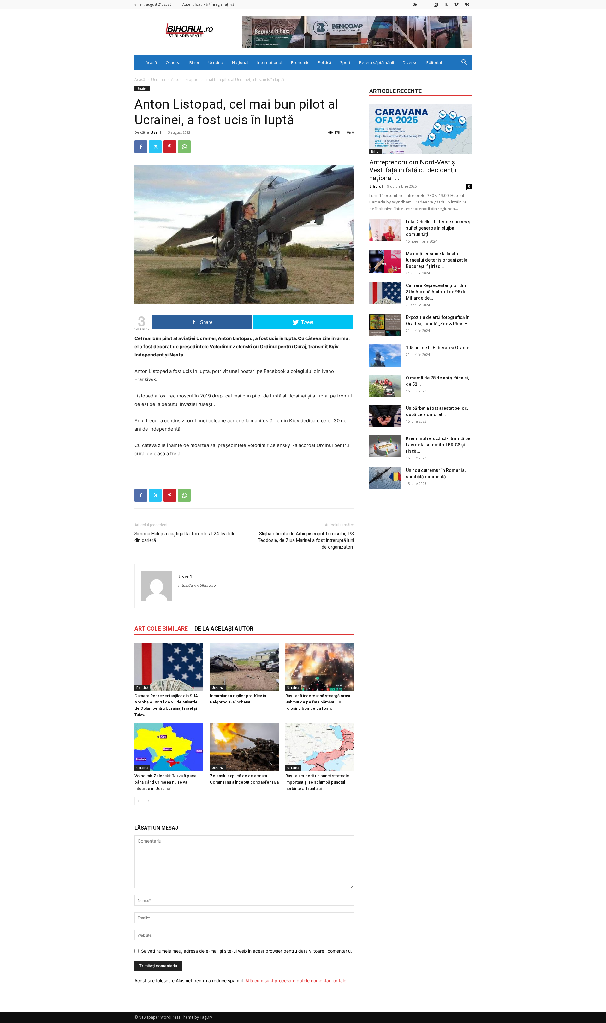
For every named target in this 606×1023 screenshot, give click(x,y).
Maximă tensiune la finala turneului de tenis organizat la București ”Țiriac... (436, 260)
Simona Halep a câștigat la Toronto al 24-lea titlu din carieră (184, 537)
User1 (156, 132)
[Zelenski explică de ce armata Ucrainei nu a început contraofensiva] (244, 747)
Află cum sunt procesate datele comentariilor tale (295, 980)
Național (240, 62)
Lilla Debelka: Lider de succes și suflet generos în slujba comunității (439, 228)
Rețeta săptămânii (376, 62)
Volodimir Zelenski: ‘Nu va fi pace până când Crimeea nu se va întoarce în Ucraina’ (165, 782)
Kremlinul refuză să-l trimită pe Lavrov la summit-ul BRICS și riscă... (438, 445)
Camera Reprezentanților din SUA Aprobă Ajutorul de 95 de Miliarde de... (436, 292)
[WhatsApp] (184, 146)
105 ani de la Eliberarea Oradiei (438, 347)
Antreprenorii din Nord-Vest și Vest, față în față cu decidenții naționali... (413, 170)
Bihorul (376, 186)
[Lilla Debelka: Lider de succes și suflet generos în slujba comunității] (385, 230)
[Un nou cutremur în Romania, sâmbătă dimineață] (385, 478)
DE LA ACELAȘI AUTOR (223, 628)
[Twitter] (446, 4)
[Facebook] (425, 4)
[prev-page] (138, 801)
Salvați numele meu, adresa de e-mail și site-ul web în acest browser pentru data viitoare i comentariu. (246, 951)
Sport (345, 62)
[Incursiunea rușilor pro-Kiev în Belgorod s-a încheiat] (244, 667)
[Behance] (414, 4)
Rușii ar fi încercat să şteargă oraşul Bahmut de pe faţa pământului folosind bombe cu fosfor (318, 702)
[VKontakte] (467, 4)
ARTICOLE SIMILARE (161, 628)
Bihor (194, 62)
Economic (300, 62)
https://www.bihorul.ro (197, 585)
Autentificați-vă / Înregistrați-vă (208, 4)
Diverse (410, 62)
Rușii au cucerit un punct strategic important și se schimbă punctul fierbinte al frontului (317, 782)
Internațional (269, 62)
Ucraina (215, 62)
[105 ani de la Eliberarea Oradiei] (385, 355)
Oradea (173, 62)
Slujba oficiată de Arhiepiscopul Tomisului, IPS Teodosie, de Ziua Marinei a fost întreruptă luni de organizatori (306, 540)
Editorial (434, 62)
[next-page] (148, 801)
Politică (324, 62)
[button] (464, 63)
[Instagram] (435, 4)
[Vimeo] (456, 4)
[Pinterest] (169, 146)
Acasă (151, 62)
